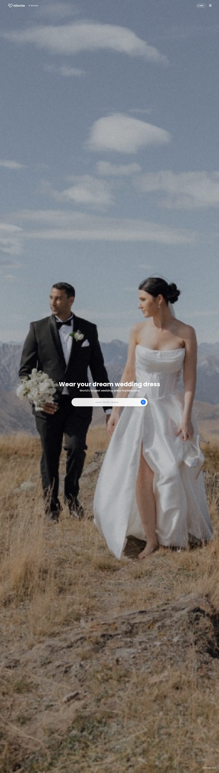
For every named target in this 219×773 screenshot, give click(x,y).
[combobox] (109, 402)
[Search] (143, 402)
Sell (201, 5)
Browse (34, 5)
